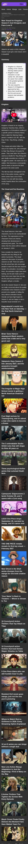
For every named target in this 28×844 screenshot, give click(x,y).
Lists (19, 9)
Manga (14, 9)
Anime (9, 9)
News (3, 9)
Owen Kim (9, 29)
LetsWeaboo (4, 13)
